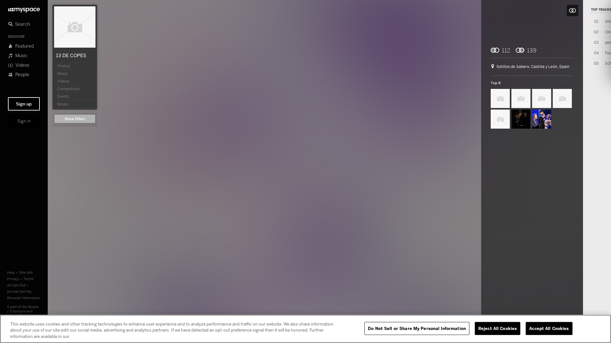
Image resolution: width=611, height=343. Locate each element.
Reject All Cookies (497, 328)
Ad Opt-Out (16, 285)
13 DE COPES (71, 55)
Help (11, 272)
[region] (305, 329)
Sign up (24, 104)
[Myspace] (24, 8)
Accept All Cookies (549, 328)
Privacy (13, 278)
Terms (29, 278)
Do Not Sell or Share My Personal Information (417, 328)
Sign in (24, 121)
